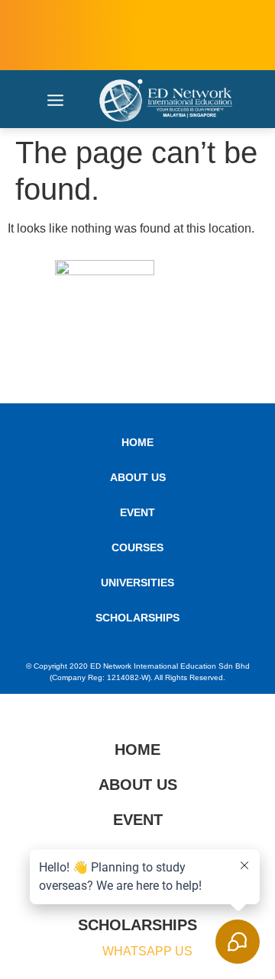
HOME (137, 442)
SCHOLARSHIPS (137, 617)
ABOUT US (138, 477)
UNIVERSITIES (137, 582)
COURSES (137, 547)
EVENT (137, 512)
